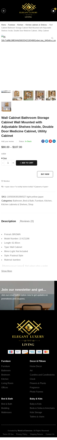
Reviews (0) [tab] (27, 221)
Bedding (5, 408)
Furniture (11, 25)
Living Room (7, 383)
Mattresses (6, 412)
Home (3, 25)
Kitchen (20, 25)
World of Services (25, 431)
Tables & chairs (37, 416)
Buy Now (45, 174)
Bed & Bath (28, 201)
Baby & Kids (35, 404)
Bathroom (17, 201)
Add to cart (27, 163)
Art (31, 370)
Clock (32, 379)
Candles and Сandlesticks (42, 375)
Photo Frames (36, 392)
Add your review (7, 141)
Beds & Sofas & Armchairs (42, 408)
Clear (5, 158)
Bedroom (5, 375)
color (3, 154)
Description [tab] (8, 221)
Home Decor (36, 366)
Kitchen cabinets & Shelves (36, 25)
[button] (52, 38)
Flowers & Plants (38, 383)
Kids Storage (36, 412)
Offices (4, 387)
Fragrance (35, 387)
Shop (30, 204)
